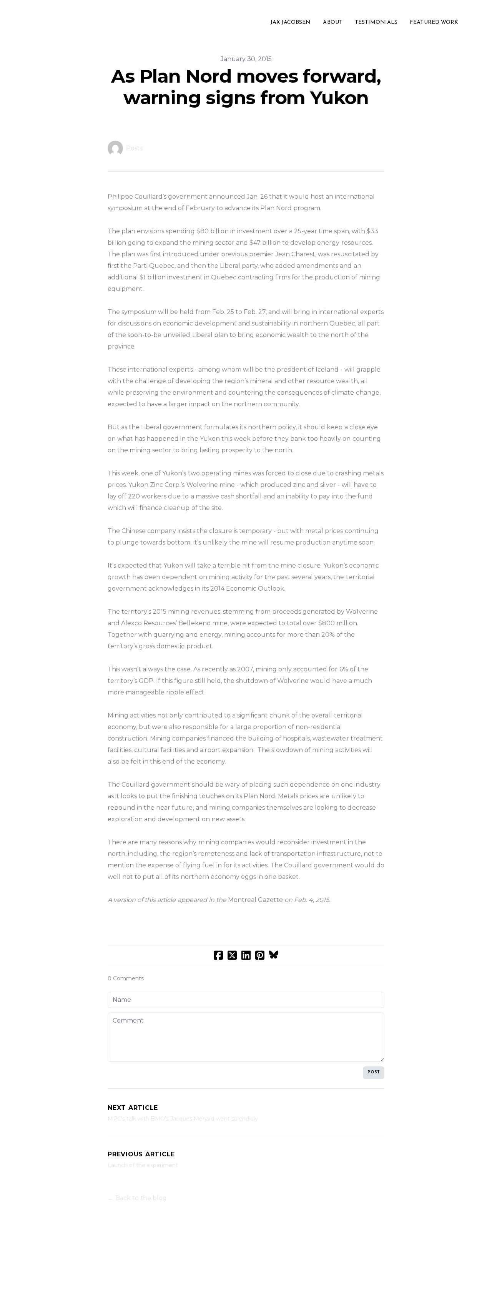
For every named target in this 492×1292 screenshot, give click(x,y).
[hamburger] (18, 22)
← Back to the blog (137, 1198)
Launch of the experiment (143, 1165)
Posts (134, 148)
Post (373, 1072)
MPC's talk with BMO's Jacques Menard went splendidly (183, 1118)
